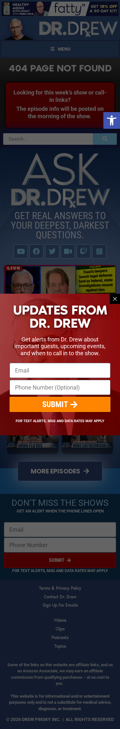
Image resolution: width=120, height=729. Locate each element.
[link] (111, 120)
